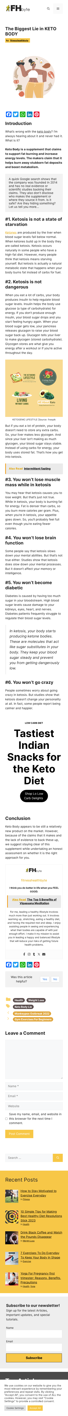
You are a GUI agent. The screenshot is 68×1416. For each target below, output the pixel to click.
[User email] (43, 954)
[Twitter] (38, 954)
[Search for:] (29, 1158)
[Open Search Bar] (48, 8)
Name (10, 1327)
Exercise (27, 1261)
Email (9, 1341)
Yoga (32, 1286)
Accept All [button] (35, 1408)
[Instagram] (29, 954)
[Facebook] (24, 954)
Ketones (11, 232)
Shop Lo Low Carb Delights (34, 796)
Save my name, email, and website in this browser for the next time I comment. (35, 1118)
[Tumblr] (34, 954)
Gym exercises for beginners (33, 1019)
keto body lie (23, 1006)
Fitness (26, 1199)
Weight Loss (36, 1000)
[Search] (58, 1158)
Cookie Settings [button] (15, 1408)
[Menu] (58, 8)
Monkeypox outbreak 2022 (32, 1013)
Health (19, 1000)
